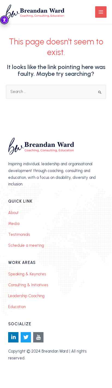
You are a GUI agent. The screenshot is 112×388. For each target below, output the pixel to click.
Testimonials (19, 234)
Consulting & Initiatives (28, 284)
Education (17, 306)
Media (13, 223)
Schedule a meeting (26, 245)
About (13, 212)
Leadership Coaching (26, 295)
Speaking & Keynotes (27, 274)
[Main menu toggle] (101, 12)
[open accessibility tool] (4, 20)
